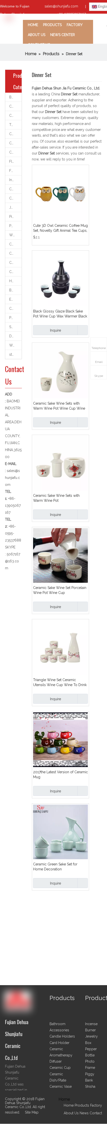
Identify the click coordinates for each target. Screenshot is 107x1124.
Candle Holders (15, 106)
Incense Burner (15, 180)
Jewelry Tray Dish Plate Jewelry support (15, 207)
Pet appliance (15, 226)
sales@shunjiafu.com (61, 6)
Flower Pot (15, 161)
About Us (71, 1113)
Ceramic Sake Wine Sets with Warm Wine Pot (56, 498)
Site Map (32, 1112)
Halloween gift (15, 281)
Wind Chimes (15, 235)
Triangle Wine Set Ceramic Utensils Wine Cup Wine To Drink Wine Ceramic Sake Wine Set (60, 682)
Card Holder (15, 308)
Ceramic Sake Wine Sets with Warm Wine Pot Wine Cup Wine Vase (59, 406)
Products (82, 1105)
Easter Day (15, 299)
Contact (96, 1113)
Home (69, 1105)
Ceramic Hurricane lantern (15, 253)
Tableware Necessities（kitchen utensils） (15, 125)
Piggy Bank (15, 217)
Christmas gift (15, 272)
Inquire (55, 330)
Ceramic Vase (15, 143)
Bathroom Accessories (15, 97)
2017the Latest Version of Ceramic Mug (60, 774)
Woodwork (15, 345)
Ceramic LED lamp (15, 198)
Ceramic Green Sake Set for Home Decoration (55, 866)
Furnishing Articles (15, 171)
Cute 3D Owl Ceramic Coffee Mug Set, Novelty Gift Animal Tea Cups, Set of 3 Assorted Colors (60, 228)
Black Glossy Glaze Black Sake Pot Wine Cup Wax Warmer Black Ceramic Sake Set (60, 314)
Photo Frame (15, 318)
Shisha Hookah (15, 327)
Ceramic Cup (15, 134)
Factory (96, 1105)
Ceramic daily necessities (15, 244)
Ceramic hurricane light (15, 189)
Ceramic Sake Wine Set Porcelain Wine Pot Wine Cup (59, 590)
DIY (12, 336)
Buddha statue (15, 290)
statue (14, 354)
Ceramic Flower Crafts (15, 152)
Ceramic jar (15, 263)
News (84, 1113)
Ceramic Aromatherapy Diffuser (15, 115)
